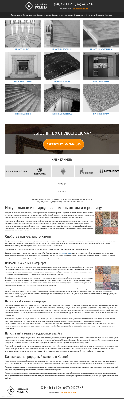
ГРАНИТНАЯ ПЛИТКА (101, 114)
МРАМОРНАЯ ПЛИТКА (62, 81)
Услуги (70, 15)
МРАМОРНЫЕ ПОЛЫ (22, 49)
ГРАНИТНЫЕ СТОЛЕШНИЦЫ (62, 114)
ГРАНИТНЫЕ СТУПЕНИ (23, 114)
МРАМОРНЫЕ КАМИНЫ (22, 81)
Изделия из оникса (29, 15)
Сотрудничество (79, 15)
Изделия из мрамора (59, 15)
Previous (5, 167)
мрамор (63, 253)
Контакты (108, 15)
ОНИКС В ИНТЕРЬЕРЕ (101, 81)
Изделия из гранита (44, 15)
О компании (90, 15)
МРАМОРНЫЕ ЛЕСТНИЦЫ (61, 49)
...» (86, 202)
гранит (70, 253)
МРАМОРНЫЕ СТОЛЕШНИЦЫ (101, 49)
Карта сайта (100, 15)
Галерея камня (16, 15)
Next (118, 167)
